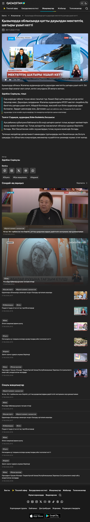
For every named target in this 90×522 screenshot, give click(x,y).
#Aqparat (34, 177)
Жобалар (62, 8)
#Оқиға (6, 177)
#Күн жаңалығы (20, 177)
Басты (4, 16)
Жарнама (56, 508)
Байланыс (33, 508)
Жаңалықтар (48, 8)
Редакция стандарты (71, 508)
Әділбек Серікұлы (11, 160)
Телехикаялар (75, 8)
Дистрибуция (45, 508)
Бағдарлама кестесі (30, 8)
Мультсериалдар (36, 495)
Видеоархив (51, 495)
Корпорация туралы (18, 508)
